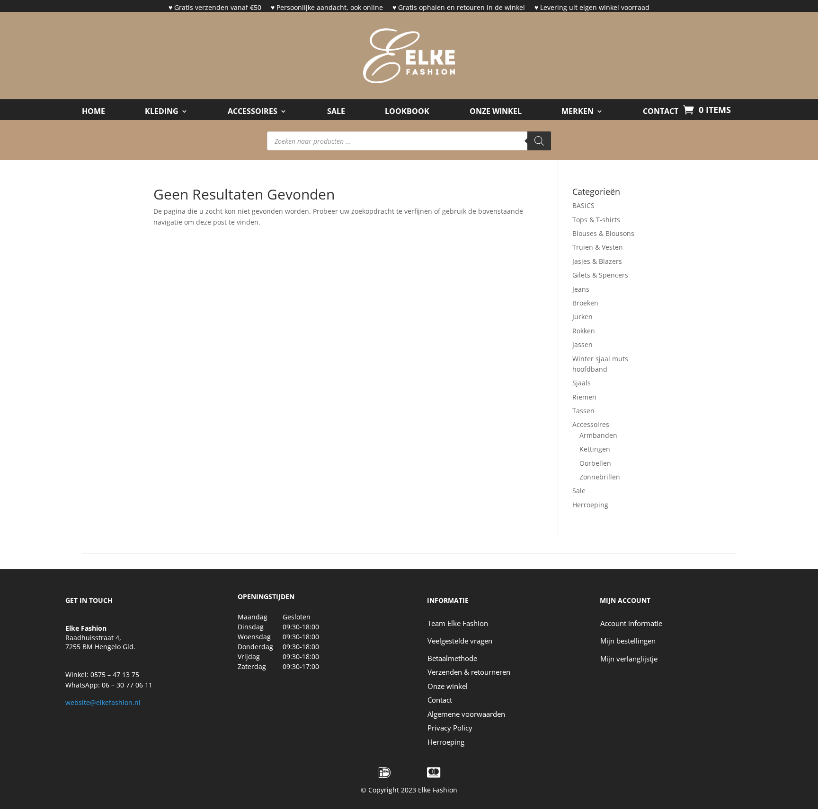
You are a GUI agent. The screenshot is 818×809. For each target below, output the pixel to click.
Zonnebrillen (599, 476)
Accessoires (252, 111)
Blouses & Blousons (603, 233)
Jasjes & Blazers (597, 261)
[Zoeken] (539, 140)
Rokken (583, 330)
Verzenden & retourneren (468, 672)
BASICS (583, 205)
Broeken (585, 302)
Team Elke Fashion (457, 623)
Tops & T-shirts (596, 219)
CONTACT (660, 111)
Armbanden (598, 435)
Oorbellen (595, 463)
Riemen (584, 396)
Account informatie (631, 623)
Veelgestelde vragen (459, 640)
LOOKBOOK (407, 111)
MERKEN (577, 111)
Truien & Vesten (597, 247)
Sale (579, 490)
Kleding (161, 111)
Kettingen (594, 448)
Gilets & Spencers (600, 274)
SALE (336, 111)
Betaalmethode (452, 658)
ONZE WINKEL (496, 111)
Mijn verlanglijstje (629, 658)
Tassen (583, 410)
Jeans (580, 289)
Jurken (582, 316)
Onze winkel (447, 686)
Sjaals (581, 382)
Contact (439, 700)
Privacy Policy (449, 727)
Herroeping (590, 504)
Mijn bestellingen (628, 640)
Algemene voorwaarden (466, 714)
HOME (93, 111)
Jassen (582, 344)
